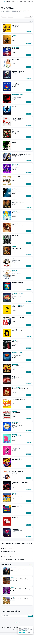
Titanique (14, 272)
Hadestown (15, 130)
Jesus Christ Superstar (18, 248)
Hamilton (14, 37)
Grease (14, 295)
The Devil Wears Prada (18, 118)
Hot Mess (14, 437)
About (25, 1)
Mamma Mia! (15, 59)
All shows (3, 627)
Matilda (14, 106)
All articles (30, 564)
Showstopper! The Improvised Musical (20, 482)
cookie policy (23, 630)
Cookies (17, 633)
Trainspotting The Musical (19, 399)
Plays (10, 627)
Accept (22, 632)
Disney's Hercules (16, 213)
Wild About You (16, 529)
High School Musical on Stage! (20, 388)
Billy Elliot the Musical (18, 317)
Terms (13, 633)
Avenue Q (14, 329)
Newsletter (20, 1)
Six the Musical (16, 166)
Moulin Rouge (15, 96)
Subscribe (30, 615)
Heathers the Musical (17, 282)
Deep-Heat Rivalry (17, 459)
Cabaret (14, 201)
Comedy (14, 627)
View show (28, 31)
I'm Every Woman (16, 365)
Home (9, 1)
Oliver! (14, 259)
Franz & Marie (15, 517)
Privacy (11, 633)
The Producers (16, 412)
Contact (29, 1)
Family (17, 627)
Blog (17, 1)
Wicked (14, 142)
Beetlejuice (15, 235)
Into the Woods (16, 342)
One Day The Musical (17, 471)
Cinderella (15, 424)
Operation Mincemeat (18, 306)
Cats (13, 224)
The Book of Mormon (17, 177)
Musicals (7, 627)
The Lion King (15, 25)
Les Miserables (16, 48)
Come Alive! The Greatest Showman (21, 154)
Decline (29, 632)
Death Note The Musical (18, 354)
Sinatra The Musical (17, 190)
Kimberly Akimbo (16, 506)
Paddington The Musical (18, 83)
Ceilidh (14, 494)
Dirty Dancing (15, 447)
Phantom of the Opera (18, 71)
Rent (13, 376)
